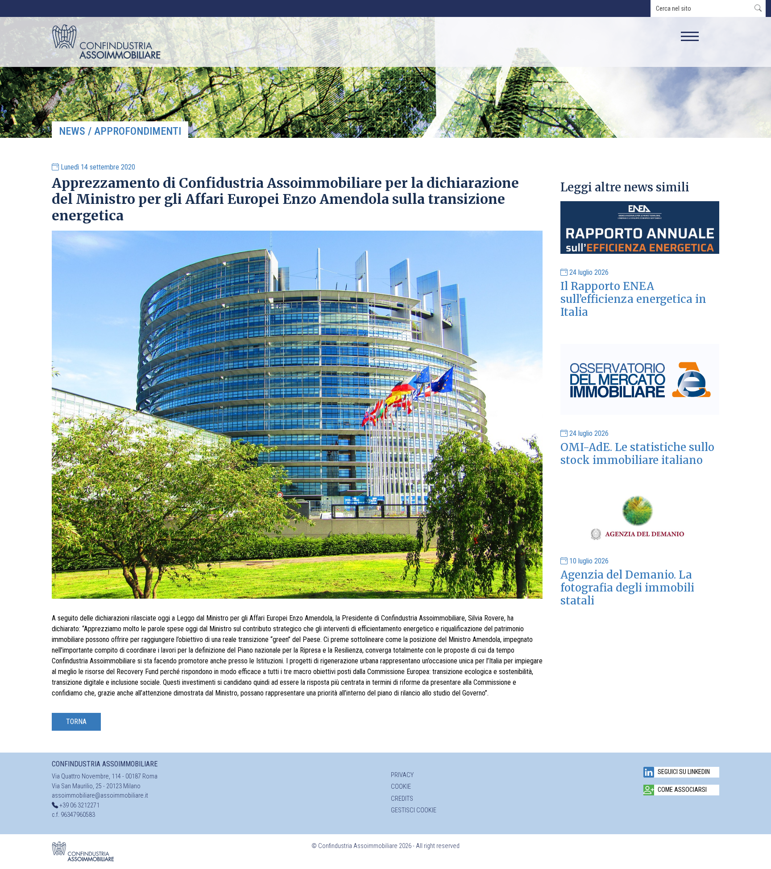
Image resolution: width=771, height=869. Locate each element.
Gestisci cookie (413, 810)
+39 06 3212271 (79, 805)
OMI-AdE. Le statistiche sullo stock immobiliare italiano (637, 453)
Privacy (402, 775)
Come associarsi (682, 790)
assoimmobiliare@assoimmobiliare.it (100, 795)
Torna (76, 721)
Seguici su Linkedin (684, 772)
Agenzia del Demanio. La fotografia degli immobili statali (627, 588)
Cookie (401, 786)
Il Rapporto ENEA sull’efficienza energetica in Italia (633, 299)
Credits (402, 799)
